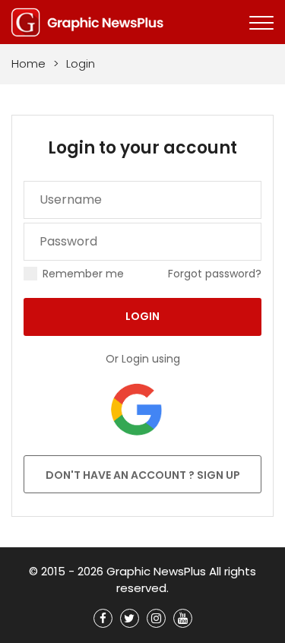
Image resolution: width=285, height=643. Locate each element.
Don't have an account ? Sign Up (143, 475)
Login (142, 316)
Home (28, 63)
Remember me (83, 273)
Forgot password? (214, 273)
